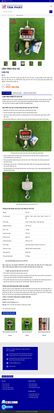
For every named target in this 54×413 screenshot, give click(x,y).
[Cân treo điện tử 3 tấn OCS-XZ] (10, 324)
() (51, 1)
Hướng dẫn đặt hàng (33, 395)
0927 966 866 (10, 1)
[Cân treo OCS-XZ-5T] (27, 324)
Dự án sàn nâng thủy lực (8, 389)
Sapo (36, 411)
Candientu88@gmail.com (15, 362)
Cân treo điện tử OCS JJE (44, 331)
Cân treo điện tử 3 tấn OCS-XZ (10, 331)
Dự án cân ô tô (6, 385)
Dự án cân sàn (6, 384)
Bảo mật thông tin (33, 384)
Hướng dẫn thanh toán (34, 394)
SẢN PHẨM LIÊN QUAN (9, 313)
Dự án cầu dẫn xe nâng (8, 387)
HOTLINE (12, 86)
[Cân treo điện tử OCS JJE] (44, 324)
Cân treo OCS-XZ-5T (27, 331)
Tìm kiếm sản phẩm (33, 397)
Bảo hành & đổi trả (33, 385)
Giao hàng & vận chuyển (34, 387)
